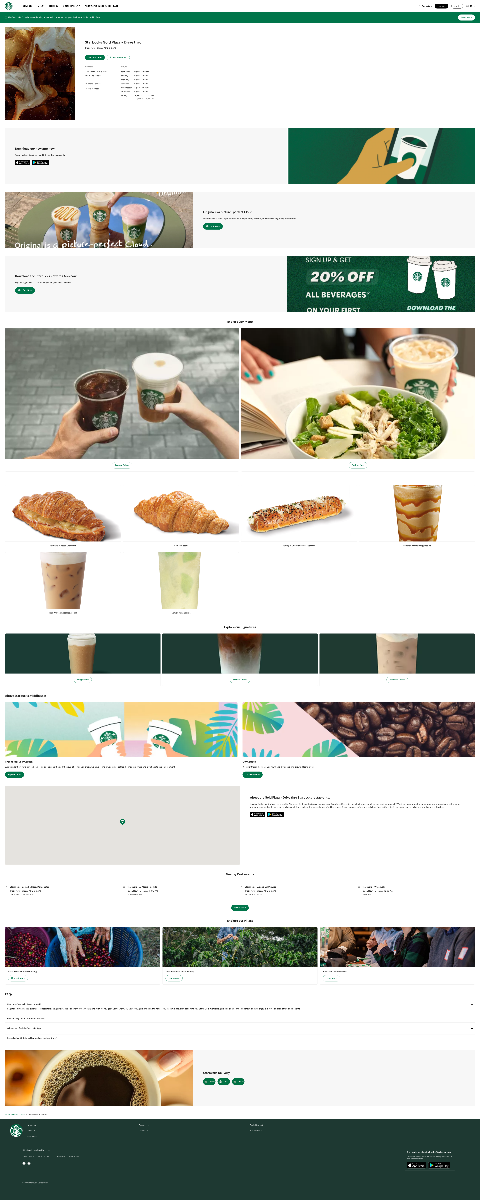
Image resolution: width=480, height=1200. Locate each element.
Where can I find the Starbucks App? (24, 1028)
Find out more (213, 226)
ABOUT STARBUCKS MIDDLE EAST (101, 6)
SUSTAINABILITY (71, 6)
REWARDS (27, 6)
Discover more (253, 775)
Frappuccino (83, 680)
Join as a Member (118, 57)
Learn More (466, 17)
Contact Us (143, 1130)
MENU (41, 6)
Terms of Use (43, 1156)
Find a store (240, 908)
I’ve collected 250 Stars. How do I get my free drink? (31, 1038)
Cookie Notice (59, 1156)
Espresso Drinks (397, 680)
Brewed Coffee (240, 680)
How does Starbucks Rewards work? (24, 1004)
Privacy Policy (28, 1156)
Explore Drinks (122, 465)
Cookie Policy (74, 1156)
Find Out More (25, 290)
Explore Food (358, 465)
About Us (31, 1130)
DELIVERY (53, 6)
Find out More (18, 978)
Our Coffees (32, 1137)
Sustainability (256, 1130)
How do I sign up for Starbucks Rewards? (26, 1019)
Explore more (14, 775)
